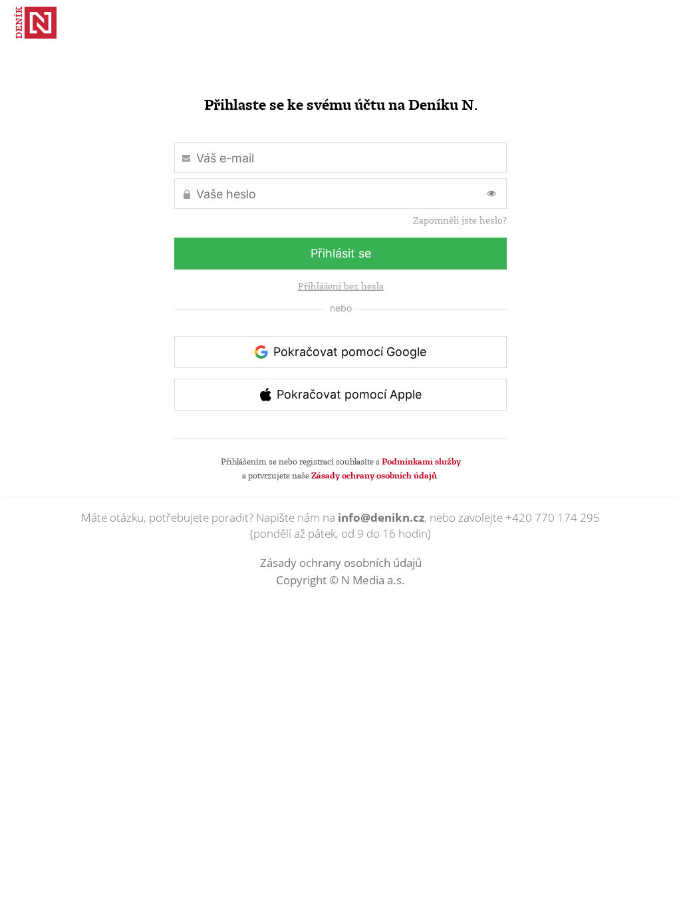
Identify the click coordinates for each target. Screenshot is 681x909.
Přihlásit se (341, 253)
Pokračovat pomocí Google (349, 352)
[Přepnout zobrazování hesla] (491, 193)
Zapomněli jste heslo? (460, 220)
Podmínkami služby (421, 461)
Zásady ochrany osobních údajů (374, 475)
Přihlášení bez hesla (341, 286)
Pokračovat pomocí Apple (349, 394)
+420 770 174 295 (552, 517)
